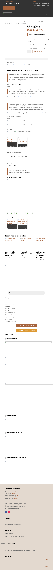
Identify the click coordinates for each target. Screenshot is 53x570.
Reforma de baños (10, 312)
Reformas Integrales (10, 315)
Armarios (7, 302)
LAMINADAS (16, 22)
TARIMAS (11, 22)
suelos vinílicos (9, 319)
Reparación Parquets (10, 317)
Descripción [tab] (10, 59)
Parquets (7, 306)
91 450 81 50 (9, 3)
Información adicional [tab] (21, 59)
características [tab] (34, 59)
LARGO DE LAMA (28, 22)
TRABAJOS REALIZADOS (10, 321)
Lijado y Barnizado (10, 304)
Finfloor (14, 493)
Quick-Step (9, 497)
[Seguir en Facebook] (6, 512)
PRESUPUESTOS (9, 8)
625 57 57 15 (16, 3)
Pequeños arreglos (10, 308)
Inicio (6, 22)
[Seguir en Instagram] (9, 512)
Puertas (7, 310)
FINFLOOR (22, 22)
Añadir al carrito (39, 51)
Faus (17, 495)
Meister (17, 492)
